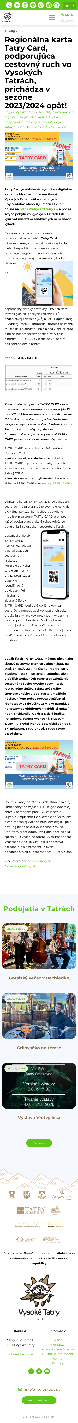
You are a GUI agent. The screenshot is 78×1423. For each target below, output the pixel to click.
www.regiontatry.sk (21, 866)
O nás (58, 1340)
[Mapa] (49, 5)
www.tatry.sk (41, 861)
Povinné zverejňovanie (57, 1349)
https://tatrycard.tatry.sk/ (39, 209)
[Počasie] (9, 5)
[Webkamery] (17, 5)
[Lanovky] (25, 5)
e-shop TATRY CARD (57, 483)
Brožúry (58, 1363)
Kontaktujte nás (39, 1400)
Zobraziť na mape (20, 1354)
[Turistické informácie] (41, 5)
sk (67, 5)
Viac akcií (39, 1143)
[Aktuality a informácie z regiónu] (33, 5)
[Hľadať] (56, 5)
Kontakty (57, 1345)
